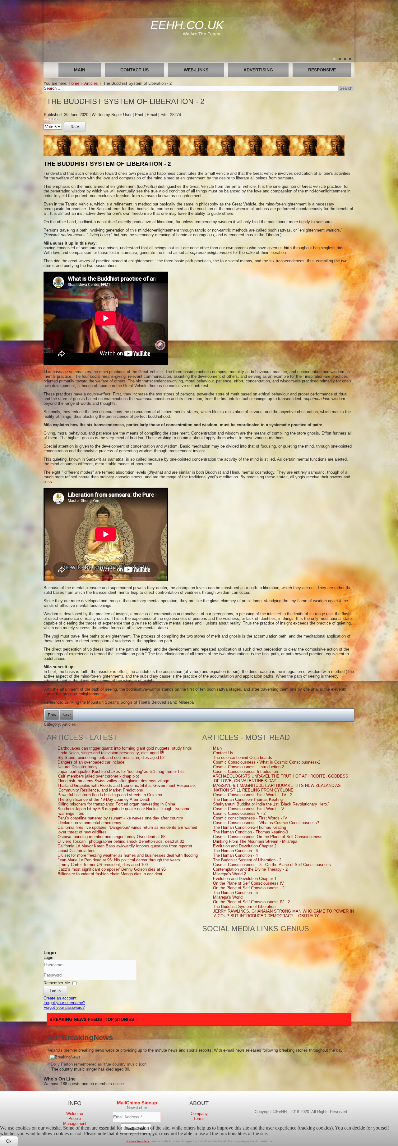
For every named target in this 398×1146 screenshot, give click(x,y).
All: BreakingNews (80, 1037)
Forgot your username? (64, 1002)
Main (79, 69)
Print (140, 114)
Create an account (60, 998)
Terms (199, 1118)
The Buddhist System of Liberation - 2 (125, 101)
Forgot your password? (64, 1007)
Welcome (74, 1113)
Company (199, 1113)
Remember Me (57, 983)
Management (74, 1123)
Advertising (258, 69)
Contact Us (134, 69)
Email (152, 114)
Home (74, 83)
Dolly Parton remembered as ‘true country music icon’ (99, 1064)
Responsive (322, 69)
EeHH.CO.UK (187, 25)
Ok (9, 1141)
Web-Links (196, 69)
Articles (91, 83)
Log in (55, 991)
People (74, 1118)
